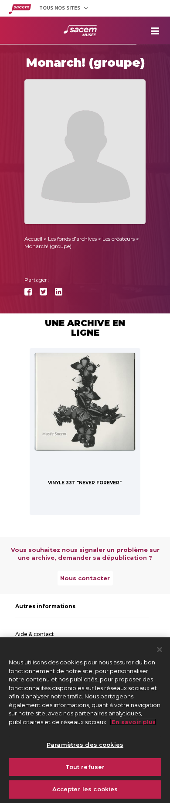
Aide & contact (34, 634)
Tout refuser (85, 766)
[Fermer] (159, 649)
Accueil (33, 238)
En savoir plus (133, 721)
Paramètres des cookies (85, 744)
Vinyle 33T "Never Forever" (85, 483)
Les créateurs (118, 238)
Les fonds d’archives (72, 238)
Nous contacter (85, 578)
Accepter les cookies (85, 789)
